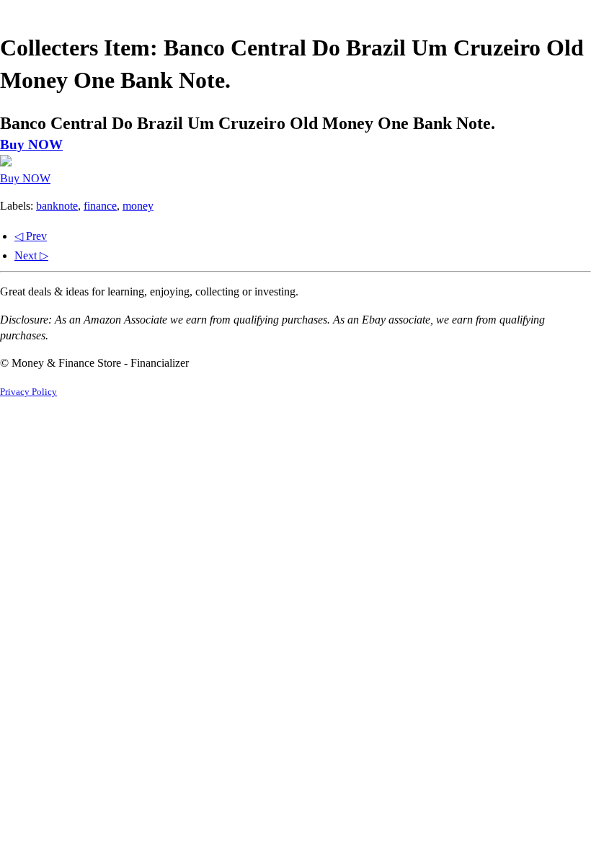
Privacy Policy (28, 392)
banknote (57, 206)
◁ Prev (30, 236)
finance (100, 206)
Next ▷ (31, 255)
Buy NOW (31, 144)
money (138, 206)
